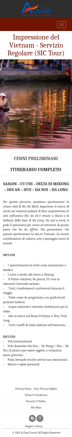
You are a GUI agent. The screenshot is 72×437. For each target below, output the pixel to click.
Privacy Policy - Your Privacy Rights (36, 389)
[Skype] (32, 418)
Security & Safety (36, 401)
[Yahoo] (39, 418)
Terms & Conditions (36, 395)
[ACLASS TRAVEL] (36, 9)
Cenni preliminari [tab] (36, 158)
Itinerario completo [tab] (35, 169)
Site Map (36, 407)
